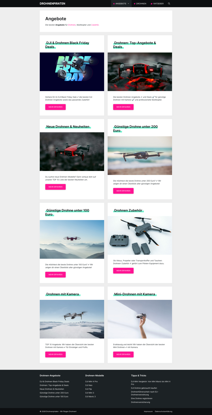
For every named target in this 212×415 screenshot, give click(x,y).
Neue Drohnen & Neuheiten (67, 127)
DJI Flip (88, 389)
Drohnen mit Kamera (62, 294)
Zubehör (95, 25)
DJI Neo (88, 385)
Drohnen (141, 3)
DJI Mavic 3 (90, 396)
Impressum (148, 411)
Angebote (120, 3)
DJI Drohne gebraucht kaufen (144, 388)
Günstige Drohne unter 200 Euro (54, 393)
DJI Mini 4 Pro (91, 381)
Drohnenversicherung (140, 402)
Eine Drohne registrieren (141, 398)
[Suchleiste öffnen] (169, 3)
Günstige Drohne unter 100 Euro (54, 396)
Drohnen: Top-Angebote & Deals (54, 385)
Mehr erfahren (55, 107)
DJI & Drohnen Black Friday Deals (54, 381)
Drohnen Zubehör (128, 210)
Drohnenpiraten (52, 3)
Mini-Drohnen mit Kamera (134, 294)
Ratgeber (158, 3)
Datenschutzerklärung (163, 411)
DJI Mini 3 (89, 393)
